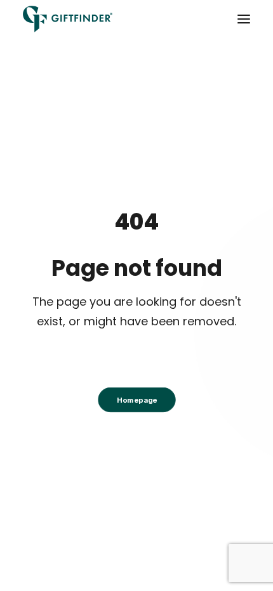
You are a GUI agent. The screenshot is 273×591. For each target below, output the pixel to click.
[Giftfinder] (68, 19)
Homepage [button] (136, 399)
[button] (244, 19)
